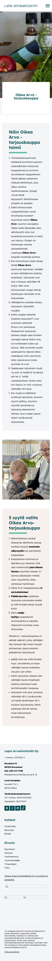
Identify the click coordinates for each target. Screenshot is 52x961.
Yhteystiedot (10, 864)
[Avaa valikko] (47, 5)
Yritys (7, 868)
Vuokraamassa (11, 856)
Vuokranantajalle (12, 860)
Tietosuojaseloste (11, 952)
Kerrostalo (9, 830)
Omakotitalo (10, 826)
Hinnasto (8, 853)
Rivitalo (7, 833)
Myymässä (9, 849)
